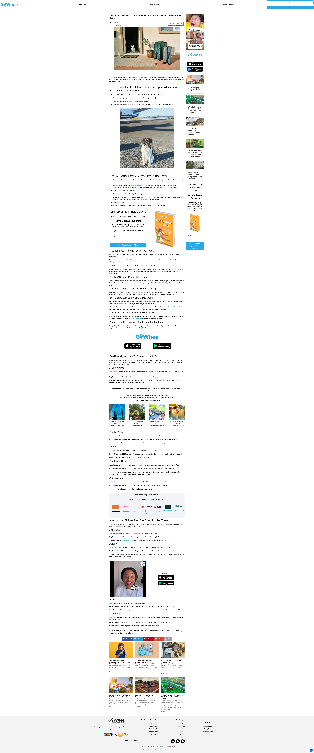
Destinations (154, 723)
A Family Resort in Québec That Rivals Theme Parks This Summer (172, 697)
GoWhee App (136, 185)
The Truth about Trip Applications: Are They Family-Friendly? (120, 662)
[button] (170, 24)
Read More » (112, 671)
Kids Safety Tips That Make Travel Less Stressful (144, 696)
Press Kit (181, 729)
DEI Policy (180, 734)
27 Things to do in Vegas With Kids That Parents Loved (119, 696)
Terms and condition (207, 731)
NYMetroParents (169, 511)
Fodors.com (116, 511)
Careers (181, 731)
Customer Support (207, 726)
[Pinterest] (178, 741)
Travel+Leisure (138, 511)
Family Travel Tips (117, 25)
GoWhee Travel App (228, 5)
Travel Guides (82, 5)
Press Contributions (181, 726)
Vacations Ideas (154, 726)
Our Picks (153, 734)
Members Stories (154, 5)
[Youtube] (173, 741)
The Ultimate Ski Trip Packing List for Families (145, 661)
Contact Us (167, 750)
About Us (180, 723)
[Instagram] (183, 741)
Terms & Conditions (148, 750)
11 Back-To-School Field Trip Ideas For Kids (171, 661)
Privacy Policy (207, 729)
